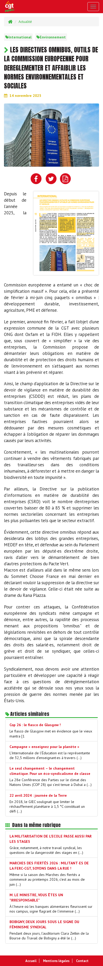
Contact (82, 961)
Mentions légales (56, 961)
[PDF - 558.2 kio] (66, 233)
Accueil (30, 961)
